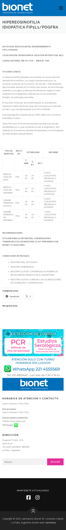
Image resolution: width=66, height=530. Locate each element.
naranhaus (50, 522)
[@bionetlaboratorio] (28, 497)
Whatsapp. (8, 424)
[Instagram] (37, 497)
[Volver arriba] (33, 511)
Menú (60, 8)
